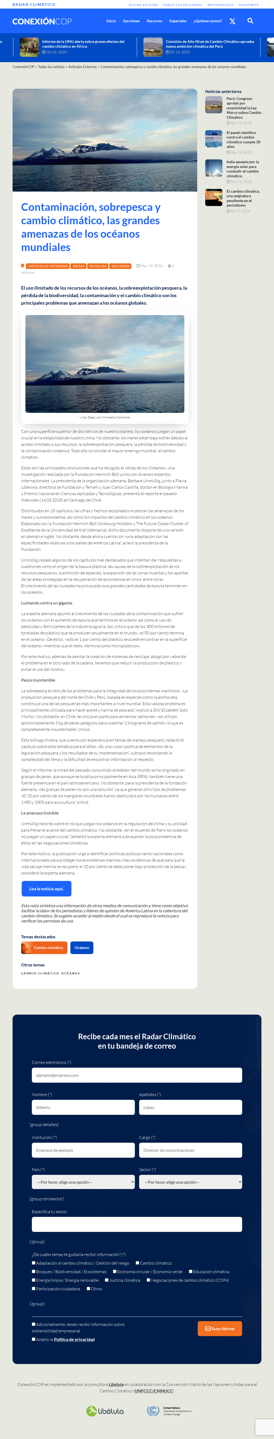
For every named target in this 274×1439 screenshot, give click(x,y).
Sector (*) (147, 1169)
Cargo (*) (147, 1137)
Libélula (116, 1384)
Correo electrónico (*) (51, 1062)
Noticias (98, 266)
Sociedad (121, 266)
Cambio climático (48, 947)
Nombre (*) (42, 1094)
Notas (79, 266)
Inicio (111, 20)
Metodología (221, 4)
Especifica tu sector (49, 1211)
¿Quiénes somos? (208, 20)
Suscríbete (249, 4)
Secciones (131, 20)
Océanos (82, 947)
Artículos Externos (48, 266)
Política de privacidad (74, 1339)
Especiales (178, 20)
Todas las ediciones (183, 4)
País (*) (38, 1169)
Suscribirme (223, 1328)
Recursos (154, 20)
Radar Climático (34, 4)
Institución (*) (44, 1137)
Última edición (143, 4)
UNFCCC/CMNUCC (154, 1390)
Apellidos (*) (150, 1094)
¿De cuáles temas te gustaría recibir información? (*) (79, 1254)
